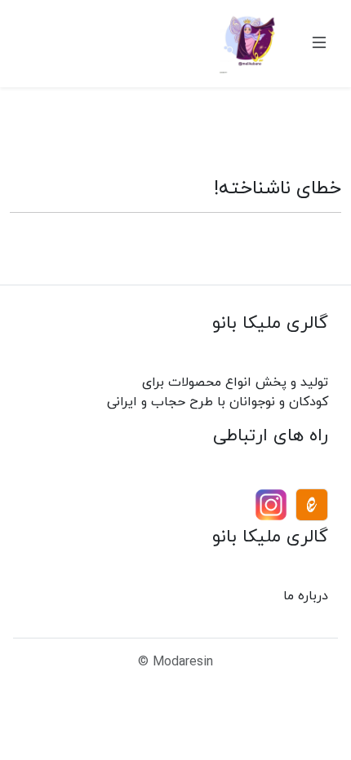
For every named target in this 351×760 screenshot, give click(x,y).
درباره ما (305, 595)
